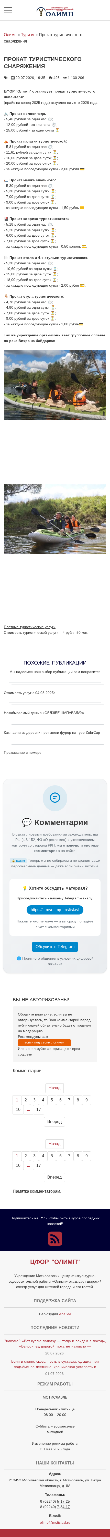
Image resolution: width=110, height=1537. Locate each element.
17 (38, 1109)
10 (18, 1109)
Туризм (28, 35)
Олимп (10, 35)
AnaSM (65, 1314)
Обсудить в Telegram (55, 947)
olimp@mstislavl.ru (55, 1522)
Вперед (54, 1121)
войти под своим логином (44, 1042)
